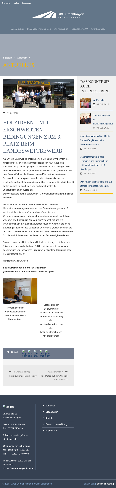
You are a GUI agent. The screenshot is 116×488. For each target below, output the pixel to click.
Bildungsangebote (39, 29)
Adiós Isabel (99, 100)
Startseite (6, 3)
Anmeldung (98, 29)
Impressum (26, 3)
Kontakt (16, 3)
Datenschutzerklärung (56, 424)
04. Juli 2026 (103, 104)
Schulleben (61, 29)
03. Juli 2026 (103, 128)
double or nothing (105, 483)
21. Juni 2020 (12, 113)
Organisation (80, 29)
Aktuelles (17, 29)
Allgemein (22, 57)
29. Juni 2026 (90, 190)
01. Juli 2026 (90, 148)
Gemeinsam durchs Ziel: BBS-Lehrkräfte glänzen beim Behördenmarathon (95, 140)
